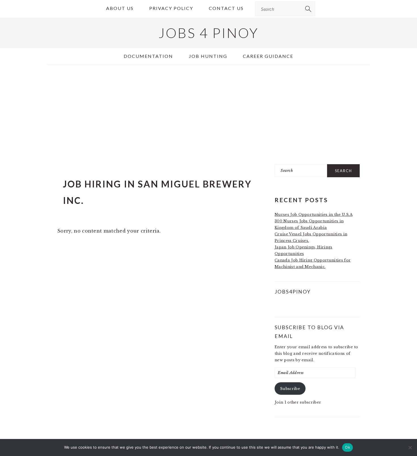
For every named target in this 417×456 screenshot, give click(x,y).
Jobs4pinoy (293, 292)
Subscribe (290, 389)
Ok (347, 447)
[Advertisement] (208, 111)
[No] (410, 447)
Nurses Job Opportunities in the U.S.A (314, 214)
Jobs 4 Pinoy (209, 33)
